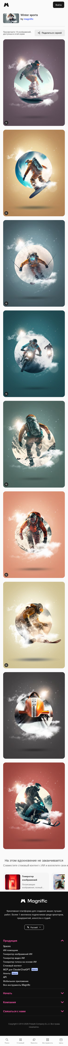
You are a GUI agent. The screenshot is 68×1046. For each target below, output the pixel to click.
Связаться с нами (14, 1011)
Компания (9, 1002)
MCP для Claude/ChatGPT (20, 969)
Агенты (10, 973)
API (5, 977)
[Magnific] (6, 4)
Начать (7, 993)
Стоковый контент (12, 965)
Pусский (34, 927)
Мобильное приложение (15, 981)
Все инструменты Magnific (16, 984)
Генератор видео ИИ (14, 957)
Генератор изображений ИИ (17, 953)
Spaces (7, 946)
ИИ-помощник (10, 950)
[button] (34, 927)
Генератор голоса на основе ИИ (20, 961)
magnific (28, 19)
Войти (59, 4)
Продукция (10, 940)
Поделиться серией (52, 32)
